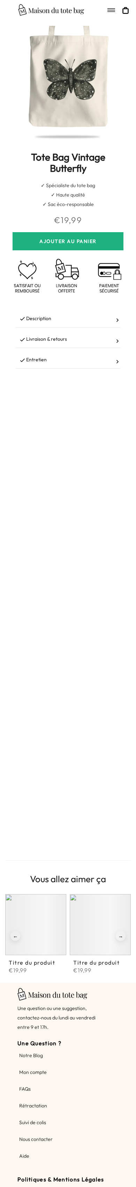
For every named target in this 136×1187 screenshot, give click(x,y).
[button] (15, 936)
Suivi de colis (32, 1122)
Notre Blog (31, 1055)
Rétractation (33, 1106)
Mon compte (33, 1072)
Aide (24, 1156)
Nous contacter (36, 1139)
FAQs (25, 1089)
